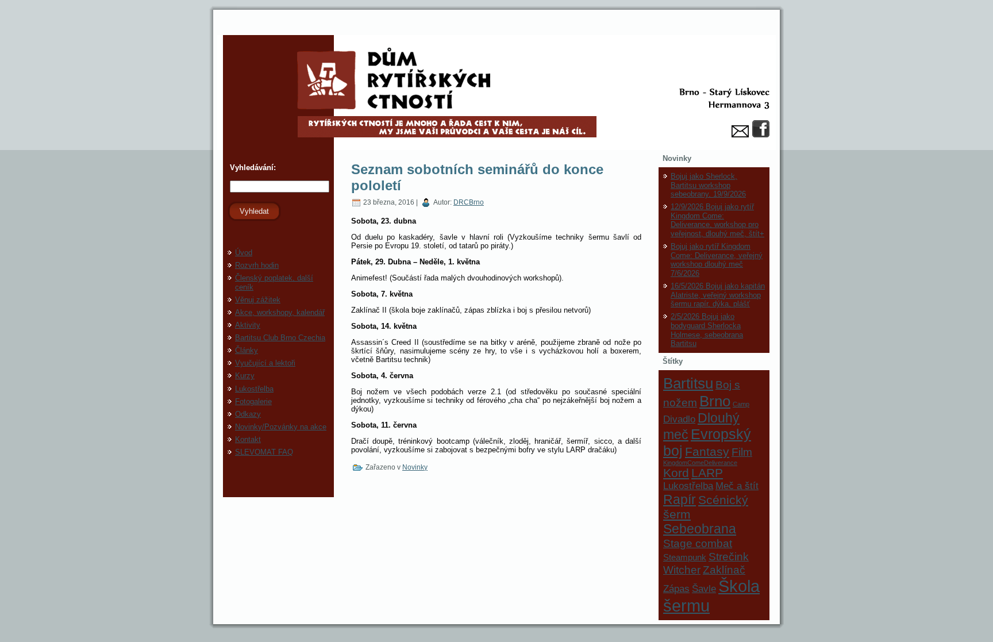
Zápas (676, 588)
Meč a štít (737, 485)
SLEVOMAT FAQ (264, 452)
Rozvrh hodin (257, 265)
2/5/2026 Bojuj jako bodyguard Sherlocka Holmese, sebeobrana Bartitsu (707, 330)
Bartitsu (688, 383)
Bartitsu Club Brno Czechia (280, 337)
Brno (714, 401)
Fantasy (707, 451)
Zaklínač (724, 569)
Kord (676, 472)
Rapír (679, 499)
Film (742, 451)
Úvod (243, 252)
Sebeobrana (699, 528)
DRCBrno (468, 202)
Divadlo (679, 419)
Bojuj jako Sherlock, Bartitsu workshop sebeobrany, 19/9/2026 (708, 185)
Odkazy (248, 414)
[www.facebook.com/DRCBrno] (760, 128)
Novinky (415, 467)
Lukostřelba (254, 389)
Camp (741, 404)
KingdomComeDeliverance (700, 462)
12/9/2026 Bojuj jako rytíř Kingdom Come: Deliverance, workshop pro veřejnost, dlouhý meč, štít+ (717, 220)
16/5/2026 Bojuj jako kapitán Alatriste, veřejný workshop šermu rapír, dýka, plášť (718, 295)
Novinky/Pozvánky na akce (280, 426)
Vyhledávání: (252, 167)
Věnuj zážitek (257, 299)
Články (246, 350)
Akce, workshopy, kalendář (280, 312)
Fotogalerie (253, 401)
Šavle (704, 588)
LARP (707, 472)
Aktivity (247, 325)
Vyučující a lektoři (265, 363)
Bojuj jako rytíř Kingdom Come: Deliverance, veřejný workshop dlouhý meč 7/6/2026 (717, 260)
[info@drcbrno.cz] (740, 131)
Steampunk (684, 557)
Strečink (729, 556)
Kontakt (248, 439)
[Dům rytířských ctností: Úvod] (496, 92)
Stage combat (697, 543)
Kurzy (245, 375)
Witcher (682, 569)
